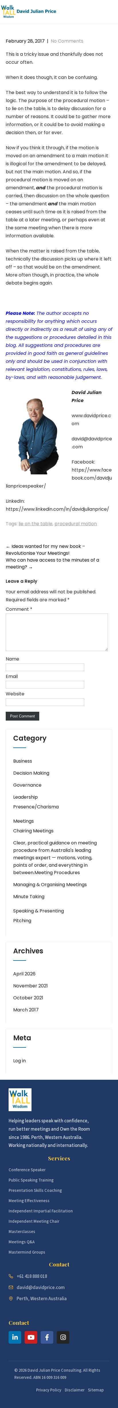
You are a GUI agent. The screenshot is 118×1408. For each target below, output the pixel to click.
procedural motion (75, 523)
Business (22, 761)
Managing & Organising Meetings (50, 884)
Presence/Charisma (36, 807)
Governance (27, 785)
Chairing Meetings (33, 831)
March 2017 (26, 1010)
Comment (19, 609)
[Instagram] (63, 1337)
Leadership (25, 797)
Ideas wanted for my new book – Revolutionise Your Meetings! (45, 549)
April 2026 (24, 974)
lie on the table (35, 523)
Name (12, 659)
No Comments (67, 41)
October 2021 (28, 998)
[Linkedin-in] (15, 1337)
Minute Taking (28, 896)
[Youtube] (31, 1337)
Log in (19, 1060)
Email (12, 676)
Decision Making (31, 773)
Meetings (23, 821)
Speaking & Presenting (38, 911)
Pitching (22, 920)
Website (15, 694)
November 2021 (30, 986)
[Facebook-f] (47, 1337)
